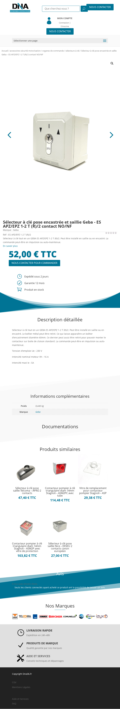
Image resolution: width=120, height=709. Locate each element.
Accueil (5, 50)
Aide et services (38, 656)
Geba (37, 411)
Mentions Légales (21, 687)
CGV (14, 682)
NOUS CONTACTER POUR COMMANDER (34, 263)
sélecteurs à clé (72, 50)
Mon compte (64, 18)
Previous (31, 134)
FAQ (14, 703)
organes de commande (53, 50)
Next (88, 134)
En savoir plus (10, 245)
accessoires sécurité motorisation (25, 50)
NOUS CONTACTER (100, 7)
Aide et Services (20, 698)
